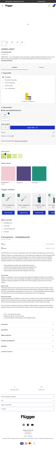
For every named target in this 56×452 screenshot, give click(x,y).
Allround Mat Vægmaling (11, 80)
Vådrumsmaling (8, 85)
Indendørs (14, 67)
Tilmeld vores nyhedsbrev (21, 141)
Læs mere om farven (6, 60)
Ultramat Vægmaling (10, 82)
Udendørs (41, 67)
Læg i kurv (31, 127)
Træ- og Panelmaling (10, 88)
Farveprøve (8, 77)
